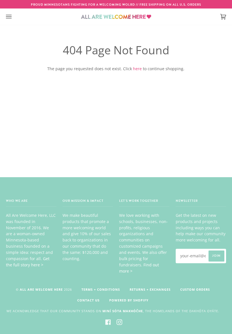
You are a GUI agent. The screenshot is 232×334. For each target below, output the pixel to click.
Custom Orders (195, 289)
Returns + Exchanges (150, 289)
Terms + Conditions (100, 289)
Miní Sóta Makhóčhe (122, 311)
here (137, 68)
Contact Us (88, 300)
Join (216, 255)
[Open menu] (14, 16)
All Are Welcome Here (41, 289)
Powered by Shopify (129, 300)
